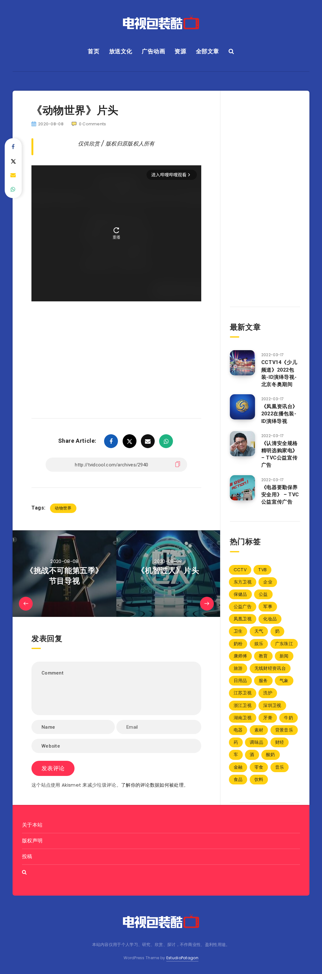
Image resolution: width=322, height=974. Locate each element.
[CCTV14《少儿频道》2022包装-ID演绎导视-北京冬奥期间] (242, 362)
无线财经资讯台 (270, 668)
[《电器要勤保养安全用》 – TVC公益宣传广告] (242, 487)
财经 (279, 742)
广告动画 (153, 51)
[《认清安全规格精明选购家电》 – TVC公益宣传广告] (242, 443)
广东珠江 (284, 644)
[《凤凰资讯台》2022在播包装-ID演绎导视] (242, 406)
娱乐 (259, 644)
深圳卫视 (272, 705)
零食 (259, 767)
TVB (262, 570)
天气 (259, 631)
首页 (93, 51)
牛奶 (288, 718)
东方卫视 (243, 582)
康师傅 (240, 656)
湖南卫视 (243, 718)
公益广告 (243, 606)
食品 (238, 779)
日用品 (240, 680)
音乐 (279, 767)
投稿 (27, 856)
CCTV (240, 570)
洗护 (267, 693)
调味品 (256, 742)
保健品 (240, 594)
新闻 (284, 656)
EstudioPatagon (182, 957)
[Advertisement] (116, 350)
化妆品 (270, 619)
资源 (180, 51)
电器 (238, 730)
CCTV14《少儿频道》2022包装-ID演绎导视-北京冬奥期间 (279, 373)
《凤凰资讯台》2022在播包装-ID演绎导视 (279, 413)
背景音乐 (284, 730)
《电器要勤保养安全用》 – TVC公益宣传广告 (280, 494)
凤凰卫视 (243, 619)
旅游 (238, 668)
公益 (263, 594)
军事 (267, 606)
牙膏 (267, 718)
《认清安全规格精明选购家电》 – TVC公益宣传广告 (279, 454)
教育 (263, 656)
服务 (263, 680)
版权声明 (32, 840)
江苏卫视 (243, 693)
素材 (259, 730)
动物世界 (63, 508)
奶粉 (238, 644)
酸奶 (270, 754)
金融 (238, 767)
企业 (267, 582)
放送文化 (120, 51)
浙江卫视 (243, 705)
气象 (284, 680)
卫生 (238, 631)
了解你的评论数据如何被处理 (152, 785)
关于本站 (32, 825)
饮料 (259, 779)
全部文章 (207, 51)
